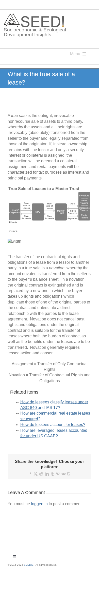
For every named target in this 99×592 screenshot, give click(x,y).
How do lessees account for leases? (52, 424)
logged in (39, 504)
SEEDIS (29, 564)
